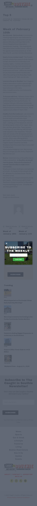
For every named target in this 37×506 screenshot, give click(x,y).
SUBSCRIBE (18, 259)
